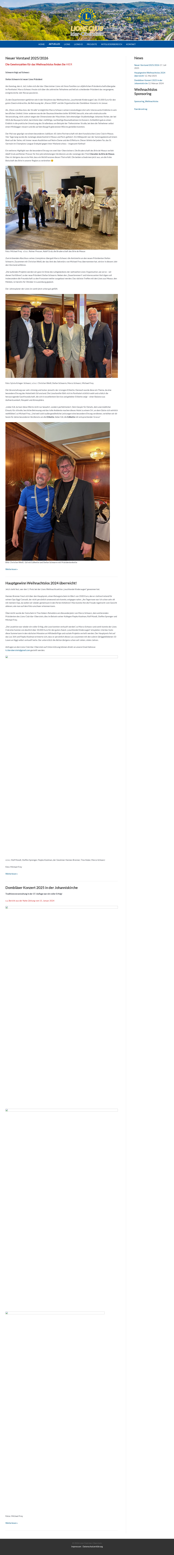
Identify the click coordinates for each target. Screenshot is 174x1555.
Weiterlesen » (11, 569)
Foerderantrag (140, 109)
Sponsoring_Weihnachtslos (146, 101)
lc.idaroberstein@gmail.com (17, 650)
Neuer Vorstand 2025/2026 (26, 58)
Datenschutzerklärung (93, 1546)
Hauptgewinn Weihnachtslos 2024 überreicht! (41, 583)
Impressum (76, 1546)
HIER (69, 64)
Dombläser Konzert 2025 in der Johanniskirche (41, 887)
